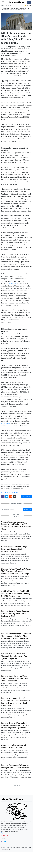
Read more (4, 833)
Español (29, 5)
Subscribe (27, 509)
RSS (4, 838)
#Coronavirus (5, 492)
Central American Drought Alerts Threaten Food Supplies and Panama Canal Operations (15, 9)
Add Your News (5, 836)
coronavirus (5, 423)
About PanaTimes (26, 847)
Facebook (12, 283)
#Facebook (14, 492)
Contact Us (16, 847)
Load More (16, 785)
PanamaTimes (16, 2)
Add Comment (26, 496)
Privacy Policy (6, 849)
